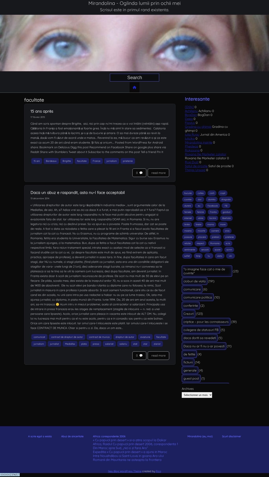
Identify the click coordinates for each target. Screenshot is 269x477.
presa (96, 343)
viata (219, 256)
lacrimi (212, 218)
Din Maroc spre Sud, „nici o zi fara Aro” (120, 448)
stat (135, 343)
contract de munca (99, 336)
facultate (82, 160)
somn (229, 249)
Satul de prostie (196, 166)
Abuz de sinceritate (72, 436)
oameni (215, 230)
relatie (187, 243)
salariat (109, 343)
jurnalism (112, 160)
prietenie (128, 160)
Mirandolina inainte (198, 142)
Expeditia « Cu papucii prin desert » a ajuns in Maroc (130, 452)
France (96, 160)
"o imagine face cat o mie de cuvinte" (204, 271)
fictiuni (188, 362)
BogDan (191, 115)
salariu (123, 343)
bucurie (188, 193)
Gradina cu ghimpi (198, 127)
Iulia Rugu (192, 134)
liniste (198, 224)
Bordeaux (51, 160)
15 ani (37, 160)
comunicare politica (198, 297)
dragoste (226, 199)
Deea (189, 119)
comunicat (39, 336)
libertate (226, 218)
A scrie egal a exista (40, 436)
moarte (201, 230)
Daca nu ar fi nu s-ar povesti (204, 346)
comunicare (192, 289)
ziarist (157, 343)
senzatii (205, 249)
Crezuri (189, 314)
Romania (215, 243)
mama (210, 224)
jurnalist (54, 343)
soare (217, 249)
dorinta (211, 199)
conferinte (191, 306)
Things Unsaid (195, 170)
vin (230, 256)
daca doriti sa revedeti (200, 338)
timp (198, 256)
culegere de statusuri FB (201, 330)
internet (188, 218)
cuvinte (187, 199)
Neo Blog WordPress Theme (124, 471)
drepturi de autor (125, 336)
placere (202, 237)
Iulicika (190, 138)
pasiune (188, 237)
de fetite (189, 354)
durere (187, 205)
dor (199, 199)
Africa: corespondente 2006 (109, 436)
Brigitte (67, 160)
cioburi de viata (195, 281)
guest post (191, 378)
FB (226, 205)
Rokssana (192, 150)
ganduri (226, 212)
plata (84, 343)
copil (222, 193)
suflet (187, 256)
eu (199, 205)
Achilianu (191, 111)
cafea (201, 193)
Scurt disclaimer (231, 436)
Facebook (213, 205)
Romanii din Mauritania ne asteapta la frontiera (127, 460)
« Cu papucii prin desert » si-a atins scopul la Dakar (129, 440)
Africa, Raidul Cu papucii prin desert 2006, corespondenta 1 (135, 444)
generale (190, 370)
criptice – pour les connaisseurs (206, 322)
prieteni (215, 237)
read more (158, 173)
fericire (200, 212)
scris (228, 243)
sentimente (189, 249)
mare (222, 224)
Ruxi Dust (192, 162)
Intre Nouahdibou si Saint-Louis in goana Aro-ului (128, 456)
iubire (200, 218)
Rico (158, 471)
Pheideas (191, 146)
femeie (187, 212)
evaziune (145, 336)
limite (187, 224)
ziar (145, 343)
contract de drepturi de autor (67, 336)
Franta (213, 212)
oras (227, 230)
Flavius (190, 123)
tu (209, 256)
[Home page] (134, 87)
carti (212, 193)
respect (200, 243)
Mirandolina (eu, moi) (200, 436)
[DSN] (189, 107)
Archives (188, 389)
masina (188, 230)
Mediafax (70, 343)
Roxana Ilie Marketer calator (205, 154)
